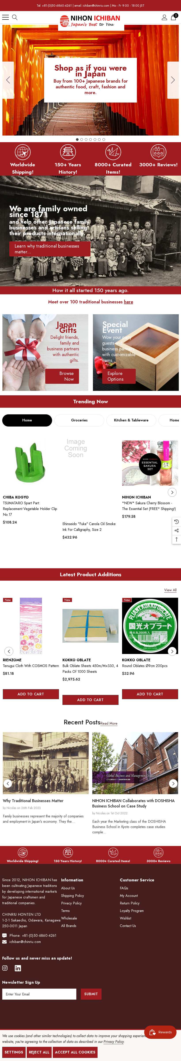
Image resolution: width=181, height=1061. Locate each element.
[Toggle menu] (5, 17)
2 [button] (80, 558)
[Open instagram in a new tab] (5, 968)
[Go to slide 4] (90, 139)
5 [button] (101, 558)
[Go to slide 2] (173, 80)
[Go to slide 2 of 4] (87, 713)
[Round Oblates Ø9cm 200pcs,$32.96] (150, 626)
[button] (22, 152)
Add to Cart (31, 694)
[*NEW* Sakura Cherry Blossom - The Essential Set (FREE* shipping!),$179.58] (150, 463)
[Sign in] (164, 17)
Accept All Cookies (75, 1052)
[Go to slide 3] (86, 139)
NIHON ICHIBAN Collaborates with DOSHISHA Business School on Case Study (133, 803)
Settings (14, 1052)
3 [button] (87, 558)
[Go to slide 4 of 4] (101, 713)
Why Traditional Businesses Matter (33, 801)
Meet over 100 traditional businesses (90, 302)
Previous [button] (8, 492)
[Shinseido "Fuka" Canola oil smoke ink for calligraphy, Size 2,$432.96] (90, 476)
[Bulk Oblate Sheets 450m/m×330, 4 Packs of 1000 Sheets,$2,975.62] (90, 626)
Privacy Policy (113, 1041)
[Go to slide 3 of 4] (94, 713)
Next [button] (172, 492)
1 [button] (73, 558)
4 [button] (94, 558)
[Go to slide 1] (77, 139)
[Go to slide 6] (99, 139)
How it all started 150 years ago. (90, 290)
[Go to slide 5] (95, 139)
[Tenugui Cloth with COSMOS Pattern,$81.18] (31, 626)
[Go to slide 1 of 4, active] (80, 713)
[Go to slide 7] (8, 80)
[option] (31, 485)
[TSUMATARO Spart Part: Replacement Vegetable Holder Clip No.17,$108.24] (31, 463)
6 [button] (108, 558)
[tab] (27, 420)
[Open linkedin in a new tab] (18, 968)
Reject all (39, 1052)
